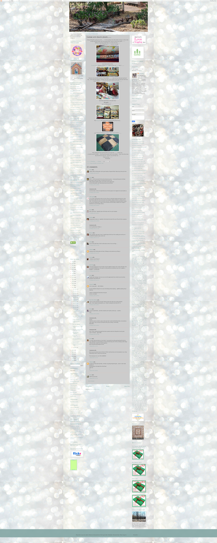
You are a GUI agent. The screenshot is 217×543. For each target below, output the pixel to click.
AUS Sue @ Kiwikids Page (75, 155)
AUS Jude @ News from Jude (75, 120)
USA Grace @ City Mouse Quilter (76, 222)
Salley (144, 370)
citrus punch (143, 291)
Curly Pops (136, 296)
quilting (139, 365)
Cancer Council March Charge (138, 274)
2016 (73, 281)
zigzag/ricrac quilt (144, 408)
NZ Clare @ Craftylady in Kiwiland (75, 195)
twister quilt (134, 404)
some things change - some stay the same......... (78, 316)
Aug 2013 (75, 297)
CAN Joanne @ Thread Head (75, 170)
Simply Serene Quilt (139, 383)
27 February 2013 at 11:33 (94, 237)
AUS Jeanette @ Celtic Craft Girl (76, 109)
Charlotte (133, 277)
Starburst (142, 392)
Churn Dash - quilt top (74, 409)
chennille (140, 277)
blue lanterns (144, 268)
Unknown (91, 249)
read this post (134, 100)
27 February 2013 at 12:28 (94, 245)
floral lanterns (136, 312)
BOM (138, 270)
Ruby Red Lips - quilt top (75, 415)
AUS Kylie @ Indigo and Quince (76, 124)
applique (135, 262)
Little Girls (140, 335)
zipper (133, 409)
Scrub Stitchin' (140, 375)
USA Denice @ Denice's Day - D (138, 204)
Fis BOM (145, 310)
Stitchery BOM (134, 395)
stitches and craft (140, 395)
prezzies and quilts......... (77, 319)
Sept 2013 (75, 295)
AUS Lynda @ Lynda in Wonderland (139, 163)
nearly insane (144, 350)
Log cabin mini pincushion (75, 411)
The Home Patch (144, 399)
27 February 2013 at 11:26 (94, 228)
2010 (73, 354)
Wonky (133, 408)
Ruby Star (137, 370)
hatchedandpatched (135, 326)
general (141, 320)
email (142, 303)
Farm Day (136, 306)
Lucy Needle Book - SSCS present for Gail (76, 435)
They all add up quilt (141, 400)
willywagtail (91, 196)
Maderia (135, 341)
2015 (73, 283)
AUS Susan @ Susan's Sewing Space (75, 158)
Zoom (137, 409)
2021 (73, 271)
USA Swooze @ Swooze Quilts (137, 224)
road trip (139, 368)
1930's (138, 256)
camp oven (139, 272)
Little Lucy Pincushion (74, 407)
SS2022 (139, 388)
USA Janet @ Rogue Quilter (75, 223)
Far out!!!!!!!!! (75, 314)
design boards (134, 299)
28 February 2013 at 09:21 (94, 325)
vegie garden (144, 404)
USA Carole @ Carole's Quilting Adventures (76, 210)
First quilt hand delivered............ (76, 333)
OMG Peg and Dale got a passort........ (77, 339)
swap (102, 163)
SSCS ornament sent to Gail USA (76, 429)
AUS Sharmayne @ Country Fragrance (75, 153)
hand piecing (139, 324)
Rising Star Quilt (73, 392)
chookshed (134, 280)
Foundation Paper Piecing (136, 314)
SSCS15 (133, 392)
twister (146, 403)
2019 (73, 275)
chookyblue (134, 285)
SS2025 (133, 389)
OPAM (143, 354)
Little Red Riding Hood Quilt (75, 394)
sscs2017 (139, 392)
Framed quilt (143, 314)
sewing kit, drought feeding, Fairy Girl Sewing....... (78, 330)
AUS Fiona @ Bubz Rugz (136, 145)
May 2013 (75, 303)
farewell (133, 306)
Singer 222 (145, 383)
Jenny (90, 275)
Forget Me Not (144, 312)
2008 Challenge (142, 256)
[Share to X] (108, 161)
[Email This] (106, 161)
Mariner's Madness (143, 342)
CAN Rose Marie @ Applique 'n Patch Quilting (139, 184)
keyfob (142, 332)
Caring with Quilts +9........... (76, 321)
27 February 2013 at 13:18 (94, 260)
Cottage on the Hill (142, 293)
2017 (73, 279)
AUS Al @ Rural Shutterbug (75, 88)
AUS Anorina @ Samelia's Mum (76, 93)
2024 (73, 265)
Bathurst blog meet (140, 263)
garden (145, 318)
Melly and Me (138, 343)
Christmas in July (143, 288)
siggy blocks (142, 381)
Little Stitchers (139, 337)
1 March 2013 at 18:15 (93, 346)
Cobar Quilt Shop (144, 292)
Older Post (127, 386)
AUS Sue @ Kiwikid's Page (137, 168)
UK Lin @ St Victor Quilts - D (138, 198)
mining (137, 345)
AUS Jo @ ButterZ (73, 116)
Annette (142, 260)
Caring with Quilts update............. (76, 311)
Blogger (139, 534)
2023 (73, 267)
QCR (136, 362)
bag (135, 263)
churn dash (145, 289)
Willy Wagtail (144, 407)
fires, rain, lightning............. (78, 324)
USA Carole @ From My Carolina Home (76, 213)
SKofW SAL (144, 384)
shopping (137, 382)
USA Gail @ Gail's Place (75, 220)
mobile (145, 345)
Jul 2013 (74, 299)
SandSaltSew (134, 373)
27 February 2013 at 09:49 (94, 220)
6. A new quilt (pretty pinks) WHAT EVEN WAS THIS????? (139, 244)
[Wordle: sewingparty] (136, 442)
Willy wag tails (138, 407)
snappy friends (134, 385)
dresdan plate (141, 301)
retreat (145, 367)
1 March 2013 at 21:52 (93, 357)
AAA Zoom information (74, 86)
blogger (145, 267)
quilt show (135, 365)
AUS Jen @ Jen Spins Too (75, 111)
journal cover (134, 332)
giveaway (145, 321)
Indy (143, 328)
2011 (73, 352)
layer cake (139, 334)
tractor (136, 403)
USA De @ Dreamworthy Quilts (138, 202)
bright (136, 272)
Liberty (133, 335)
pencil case (136, 357)
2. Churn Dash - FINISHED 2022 (138, 233)
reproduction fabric (139, 367)
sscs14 (145, 391)
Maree (109, 44)
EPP (141, 304)
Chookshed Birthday (142, 280)
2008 (73, 358)
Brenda (96, 65)
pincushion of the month (136, 358)
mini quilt (133, 345)
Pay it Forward (140, 356)
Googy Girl (98, 120)
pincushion (145, 357)
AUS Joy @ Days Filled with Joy (76, 118)
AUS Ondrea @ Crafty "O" (75, 149)
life (135, 335)
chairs (140, 276)
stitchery (145, 394)
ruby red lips (134, 370)
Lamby (140, 333)
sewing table (140, 380)
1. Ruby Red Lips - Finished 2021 (138, 231)
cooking (133, 293)
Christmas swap (139, 289)
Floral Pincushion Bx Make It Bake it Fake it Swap (75, 445)
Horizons (133, 328)
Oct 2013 (75, 293)
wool (140, 408)
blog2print (142, 267)
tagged (144, 397)
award (144, 262)
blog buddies (142, 266)
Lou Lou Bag (144, 337)
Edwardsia (135, 303)
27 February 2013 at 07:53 (94, 173)
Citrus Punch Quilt (73, 383)
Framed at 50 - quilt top (74, 426)
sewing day (134, 379)
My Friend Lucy (141, 346)
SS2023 (142, 388)
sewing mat (145, 379)
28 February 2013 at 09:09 (94, 313)
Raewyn (91, 233)
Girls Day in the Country (139, 320)
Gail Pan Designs (140, 318)
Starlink (145, 392)
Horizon (145, 326)
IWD (146, 328)
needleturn (142, 352)
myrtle (146, 346)
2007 (73, 360)
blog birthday (137, 266)
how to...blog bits (138, 328)
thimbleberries (134, 401)
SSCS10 (133, 391)
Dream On (137, 301)
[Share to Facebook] (109, 161)
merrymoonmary (130, 534)
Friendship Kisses (138, 316)
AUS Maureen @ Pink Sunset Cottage (75, 145)
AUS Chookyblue (73, 98)
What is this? (73, 469)
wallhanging (145, 405)
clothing (138, 292)
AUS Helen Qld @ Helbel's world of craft (76, 105)
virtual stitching (139, 405)
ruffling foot (141, 370)
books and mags (140, 271)
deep (136, 297)
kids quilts (145, 332)
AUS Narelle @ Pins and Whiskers (76, 147)
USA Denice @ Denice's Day (75, 218)
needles (139, 352)
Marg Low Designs (135, 342)
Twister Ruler (139, 404)
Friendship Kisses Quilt (74, 381)
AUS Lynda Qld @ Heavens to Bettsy (76, 132)
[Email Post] (104, 161)
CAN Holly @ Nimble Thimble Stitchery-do (138, 181)
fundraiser (142, 316)
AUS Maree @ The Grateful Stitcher (75, 137)
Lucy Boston (135, 338)
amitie (141, 258)
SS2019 (133, 388)
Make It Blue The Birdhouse (142, 341)
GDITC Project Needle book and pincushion (76, 438)
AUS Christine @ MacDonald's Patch (76, 100)
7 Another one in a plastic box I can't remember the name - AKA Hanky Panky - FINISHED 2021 (138, 247)
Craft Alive (139, 295)
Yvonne (92, 65)
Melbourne (134, 343)
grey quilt (142, 322)
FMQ (140, 312)
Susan (90, 169)
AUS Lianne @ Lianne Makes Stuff (75, 126)
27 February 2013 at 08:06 (94, 184)
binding (137, 264)
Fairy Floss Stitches (93, 300)
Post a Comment (91, 381)
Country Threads (134, 295)
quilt (141, 364)
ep (139, 304)
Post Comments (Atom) (95, 389)
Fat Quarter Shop (143, 308)
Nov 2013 (75, 291)
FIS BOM (133, 311)
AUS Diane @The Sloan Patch (76, 102)
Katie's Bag (138, 332)
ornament (135, 356)
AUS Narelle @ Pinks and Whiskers (138, 166)
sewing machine (139, 379)
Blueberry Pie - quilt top (74, 421)
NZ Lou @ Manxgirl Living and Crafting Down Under (138, 194)
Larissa (90, 257)
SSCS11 (136, 391)
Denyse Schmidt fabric (142, 297)
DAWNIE (91, 265)
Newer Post (89, 386)
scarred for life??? (76, 342)
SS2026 (136, 389)
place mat (133, 360)
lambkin (137, 333)
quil (139, 364)
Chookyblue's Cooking (135, 287)
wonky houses (136, 408)
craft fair (143, 295)
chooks (145, 279)
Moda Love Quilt (135, 346)
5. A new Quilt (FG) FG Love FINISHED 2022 (137, 241)
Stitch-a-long (134, 393)
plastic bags (137, 360)
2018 (73, 277)
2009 (73, 356)
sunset (133, 396)
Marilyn (91, 217)
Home (107, 386)
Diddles (141, 299)
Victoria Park (134, 405)
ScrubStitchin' (141, 376)
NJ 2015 (142, 353)
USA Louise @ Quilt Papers (75, 232)
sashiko (137, 373)
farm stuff (141, 306)
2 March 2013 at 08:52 (93, 370)
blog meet (137, 267)
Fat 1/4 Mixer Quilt (141, 307)
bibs (135, 264)
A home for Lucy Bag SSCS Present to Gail (75, 432)
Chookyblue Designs (142, 285)
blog (134, 266)
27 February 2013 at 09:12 (94, 213)
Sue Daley (145, 395)
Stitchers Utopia (139, 393)
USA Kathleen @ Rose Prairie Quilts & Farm (76, 228)
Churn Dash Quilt (73, 385)
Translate (140, 70)
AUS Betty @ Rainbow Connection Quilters (74, 95)
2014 (73, 285)
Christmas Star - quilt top (75, 428)
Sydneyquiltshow (135, 397)
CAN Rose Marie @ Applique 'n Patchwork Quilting (76, 175)
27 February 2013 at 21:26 (94, 271)
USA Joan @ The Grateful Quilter (138, 212)
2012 (73, 350)
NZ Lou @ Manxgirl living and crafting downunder (76, 198)
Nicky (98, 44)
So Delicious (139, 385)
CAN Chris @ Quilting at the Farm (75, 163)
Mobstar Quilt (73, 390)
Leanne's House (144, 334)
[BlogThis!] (107, 161)
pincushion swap (143, 358)
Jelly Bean (136, 329)
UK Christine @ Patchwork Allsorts (75, 203)
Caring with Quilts (93, 163)
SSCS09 (145, 389)
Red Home (134, 367)
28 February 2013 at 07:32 (94, 295)
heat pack (141, 326)
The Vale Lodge (134, 400)
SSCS (138, 389)
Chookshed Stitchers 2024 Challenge (139, 284)
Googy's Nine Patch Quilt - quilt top (76, 413)
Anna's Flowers (137, 260)
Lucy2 (139, 338)
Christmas (136, 288)
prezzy (142, 361)
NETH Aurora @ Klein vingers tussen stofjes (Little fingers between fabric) (76, 185)
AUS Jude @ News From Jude (137, 157)
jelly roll (140, 329)
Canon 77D (137, 275)
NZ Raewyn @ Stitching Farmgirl (76, 201)
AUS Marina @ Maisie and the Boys (76, 142)
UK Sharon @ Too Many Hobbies (76, 207)
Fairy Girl (145, 304)
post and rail (137, 361)
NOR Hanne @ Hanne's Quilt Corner (75, 191)
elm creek (139, 303)
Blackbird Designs (142, 264)
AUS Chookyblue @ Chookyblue (138, 143)
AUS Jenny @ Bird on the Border (76, 115)
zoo (134, 409)
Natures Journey (139, 350)
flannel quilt (138, 311)
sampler (145, 372)
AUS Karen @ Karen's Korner (76, 122)
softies (143, 385)
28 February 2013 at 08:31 (94, 304)
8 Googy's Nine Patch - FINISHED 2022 (138, 251)
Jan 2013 (74, 347)
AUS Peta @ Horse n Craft (75, 151)
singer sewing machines (136, 384)
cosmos (137, 293)
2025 (73, 263)
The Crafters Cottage (137, 399)
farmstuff (136, 307)
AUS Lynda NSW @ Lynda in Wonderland (75, 129)
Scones (140, 373)
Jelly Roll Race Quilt (137, 330)
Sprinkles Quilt (73, 396)
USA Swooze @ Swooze (74, 235)
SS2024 (145, 388)
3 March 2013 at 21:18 (93, 378)
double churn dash (141, 300)
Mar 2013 (75, 307)
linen (137, 335)
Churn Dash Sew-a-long (136, 291)
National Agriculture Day (142, 349)
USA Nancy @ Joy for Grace (137, 218)
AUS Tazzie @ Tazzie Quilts (75, 160)
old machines (139, 354)
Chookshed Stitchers (143, 283)
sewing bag (145, 377)
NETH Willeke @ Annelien (75, 188)
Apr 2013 (75, 305)
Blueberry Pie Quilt (74, 387)
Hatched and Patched (139, 325)
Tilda (138, 401)
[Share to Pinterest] (110, 161)
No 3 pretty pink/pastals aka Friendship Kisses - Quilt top (75, 424)
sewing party (134, 380)
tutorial (143, 403)
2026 (73, 261)
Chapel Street (144, 276)
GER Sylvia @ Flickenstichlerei (76, 182)
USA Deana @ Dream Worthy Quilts (76, 216)
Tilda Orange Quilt (73, 379)
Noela (90, 242)
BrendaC (145, 271)
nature (134, 351)
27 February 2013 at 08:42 (94, 192)
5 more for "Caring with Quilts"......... (77, 344)
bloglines (133, 268)
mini (146, 343)
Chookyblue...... (142, 73)
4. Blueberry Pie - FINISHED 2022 (138, 238)
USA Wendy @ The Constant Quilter (75, 238)
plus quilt (141, 360)
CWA (143, 296)
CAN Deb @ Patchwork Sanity (137, 178)
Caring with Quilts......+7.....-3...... (77, 336)
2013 (73, 287)
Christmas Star (134, 289)
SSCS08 (141, 390)
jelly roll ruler (144, 330)
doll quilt (135, 300)
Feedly (133, 310)
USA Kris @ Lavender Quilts (137, 216)
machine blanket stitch (136, 339)
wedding (133, 407)
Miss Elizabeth (141, 345)
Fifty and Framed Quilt (74, 376)
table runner (140, 397)
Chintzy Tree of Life (139, 279)
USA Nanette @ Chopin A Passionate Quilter (139, 220)
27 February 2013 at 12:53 (94, 253)
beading (133, 264)
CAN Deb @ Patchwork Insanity (76, 165)
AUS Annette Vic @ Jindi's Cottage (75, 91)
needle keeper (134, 352)
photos (140, 357)
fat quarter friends (137, 308)
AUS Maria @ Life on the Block (76, 139)
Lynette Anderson (144, 338)
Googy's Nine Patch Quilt (75, 388)
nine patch (99, 163)
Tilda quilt (141, 401)
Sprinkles (141, 387)
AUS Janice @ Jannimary (75, 107)
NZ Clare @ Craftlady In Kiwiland (138, 192)
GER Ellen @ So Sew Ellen (75, 177)
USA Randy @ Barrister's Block (76, 234)
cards (141, 275)
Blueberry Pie (134, 270)
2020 (73, 273)
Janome (133, 329)
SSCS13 (143, 391)
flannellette (142, 311)
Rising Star (136, 368)
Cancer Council (144, 272)
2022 (73, 269)
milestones (143, 343)
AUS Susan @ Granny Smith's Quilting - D (139, 171)
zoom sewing (141, 409)
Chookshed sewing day (142, 282)
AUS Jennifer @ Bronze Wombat (76, 113)
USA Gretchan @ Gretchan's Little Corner (138, 208)
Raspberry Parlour (144, 365)
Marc (107, 65)
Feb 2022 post (134, 63)
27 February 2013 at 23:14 (94, 280)
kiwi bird (133, 333)
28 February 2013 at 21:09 (94, 334)
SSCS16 (136, 392)
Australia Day (139, 262)
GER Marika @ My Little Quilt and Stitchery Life (76, 180)
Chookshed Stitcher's (135, 283)
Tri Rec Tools (139, 403)
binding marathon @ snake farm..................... (78, 327)
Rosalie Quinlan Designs (136, 369)
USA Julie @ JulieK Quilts (75, 225)
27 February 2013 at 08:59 (94, 205)
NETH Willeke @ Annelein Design (138, 190)
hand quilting (144, 324)
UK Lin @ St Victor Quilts (75, 205)
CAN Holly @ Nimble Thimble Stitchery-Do (76, 167)
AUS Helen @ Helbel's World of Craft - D (139, 148)
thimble (145, 400)
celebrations (137, 276)
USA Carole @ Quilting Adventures (138, 200)
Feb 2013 (75, 309)
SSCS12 (140, 391)
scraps (135, 375)
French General (140, 315)
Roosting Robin (144, 368)
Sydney (145, 396)
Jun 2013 (75, 301)
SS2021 (136, 388)
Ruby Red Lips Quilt (74, 401)
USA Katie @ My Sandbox (75, 230)
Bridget (133, 272)
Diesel (144, 299)
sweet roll (141, 396)
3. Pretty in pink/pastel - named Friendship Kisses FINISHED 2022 (138, 236)
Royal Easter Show (144, 369)
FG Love (141, 310)
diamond (138, 299)
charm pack (137, 277)
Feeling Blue (137, 310)
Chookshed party (135, 282)
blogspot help (138, 268)
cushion (140, 296)
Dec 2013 (75, 289)
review (133, 368)
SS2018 (145, 387)
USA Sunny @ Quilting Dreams (138, 222)
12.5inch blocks (134, 256)
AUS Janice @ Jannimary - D (137, 150)
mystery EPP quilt (135, 347)
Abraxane (138, 258)
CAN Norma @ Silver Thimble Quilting (76, 172)
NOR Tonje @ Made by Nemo (76, 193)
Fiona (90, 309)
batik (146, 263)
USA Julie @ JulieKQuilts (137, 214)
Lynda (117, 65)
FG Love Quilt (73, 377)
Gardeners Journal (135, 320)
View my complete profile (137, 95)
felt (139, 310)
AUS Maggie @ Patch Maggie (76, 134)
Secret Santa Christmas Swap (139, 377)
